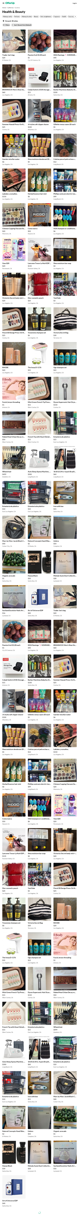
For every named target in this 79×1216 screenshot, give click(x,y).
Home (4, 7)
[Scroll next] (75, 16)
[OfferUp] (10, 3)
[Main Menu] (3, 3)
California (10, 7)
